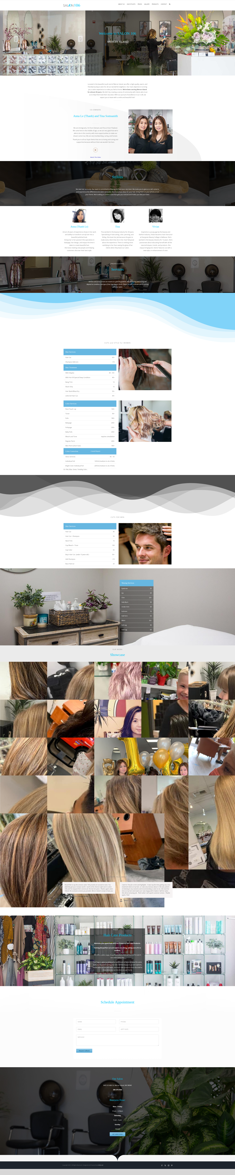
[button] (169, 4)
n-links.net (100, 1171)
